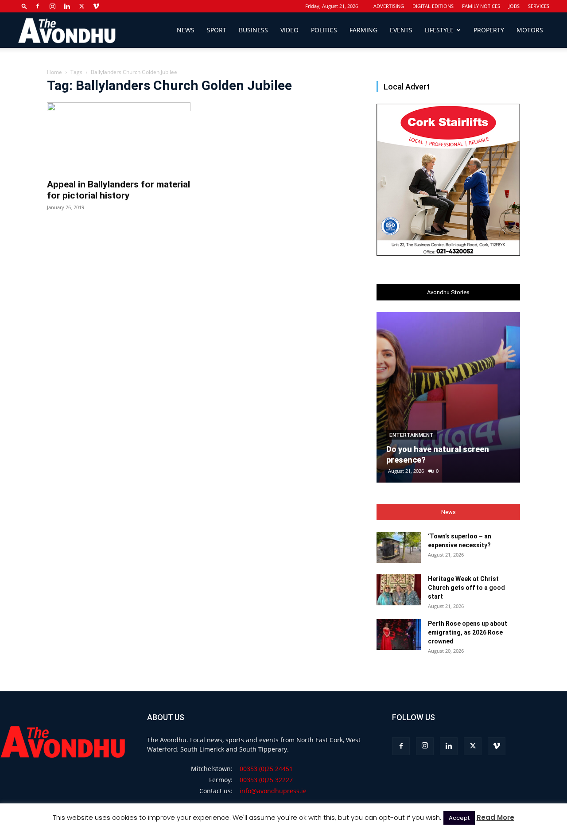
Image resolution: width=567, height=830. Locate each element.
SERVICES (538, 6)
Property (489, 30)
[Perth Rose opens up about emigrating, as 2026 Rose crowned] (399, 634)
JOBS (514, 6)
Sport (216, 30)
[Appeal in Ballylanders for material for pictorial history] (118, 137)
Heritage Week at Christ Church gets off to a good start (466, 587)
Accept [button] (459, 818)
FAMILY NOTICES (481, 6)
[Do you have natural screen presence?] (448, 397)
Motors (530, 30)
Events (401, 30)
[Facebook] (37, 6)
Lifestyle (439, 30)
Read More (495, 817)
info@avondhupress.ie (273, 791)
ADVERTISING (388, 6)
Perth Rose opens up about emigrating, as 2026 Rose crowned (467, 632)
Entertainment (411, 435)
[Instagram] (52, 6)
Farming (363, 30)
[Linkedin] (67, 6)
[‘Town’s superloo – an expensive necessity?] (399, 547)
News (185, 30)
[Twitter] (81, 6)
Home (54, 72)
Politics (324, 30)
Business (253, 30)
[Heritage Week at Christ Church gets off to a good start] (399, 589)
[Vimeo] (96, 6)
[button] (24, 6)
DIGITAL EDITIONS (433, 6)
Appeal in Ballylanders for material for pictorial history (118, 190)
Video (289, 30)
